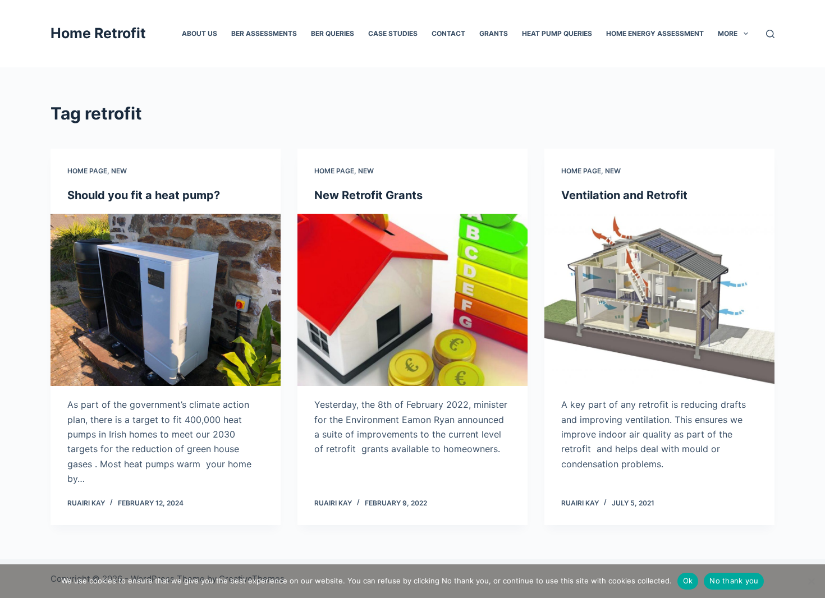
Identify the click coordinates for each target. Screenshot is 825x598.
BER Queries (332, 33)
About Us (199, 33)
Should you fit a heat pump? (143, 195)
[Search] (770, 34)
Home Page (87, 171)
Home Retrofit (98, 33)
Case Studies (393, 33)
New (119, 171)
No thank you (733, 580)
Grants (493, 33)
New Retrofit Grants (368, 195)
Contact (448, 33)
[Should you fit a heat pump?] (166, 300)
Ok (688, 580)
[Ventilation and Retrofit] (659, 300)
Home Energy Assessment (655, 33)
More (727, 33)
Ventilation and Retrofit (624, 195)
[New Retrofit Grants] (412, 300)
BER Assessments (264, 33)
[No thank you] (811, 581)
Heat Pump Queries (557, 33)
